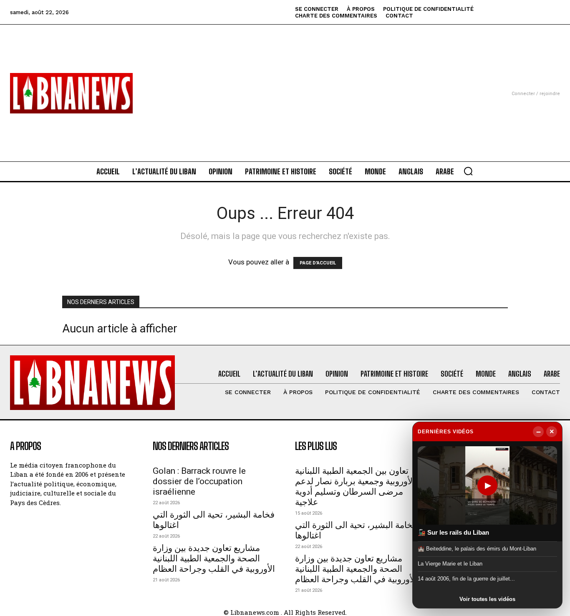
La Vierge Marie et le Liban (450, 564)
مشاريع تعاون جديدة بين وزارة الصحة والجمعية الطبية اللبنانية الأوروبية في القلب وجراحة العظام (214, 558)
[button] (468, 171)
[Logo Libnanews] (71, 93)
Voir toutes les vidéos (487, 599)
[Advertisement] (285, 83)
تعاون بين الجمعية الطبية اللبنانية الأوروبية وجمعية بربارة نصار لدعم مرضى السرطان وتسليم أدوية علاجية (355, 486)
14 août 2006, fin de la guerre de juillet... (466, 579)
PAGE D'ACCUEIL (318, 263)
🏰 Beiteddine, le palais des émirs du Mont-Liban (477, 548)
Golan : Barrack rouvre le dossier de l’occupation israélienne (199, 481)
